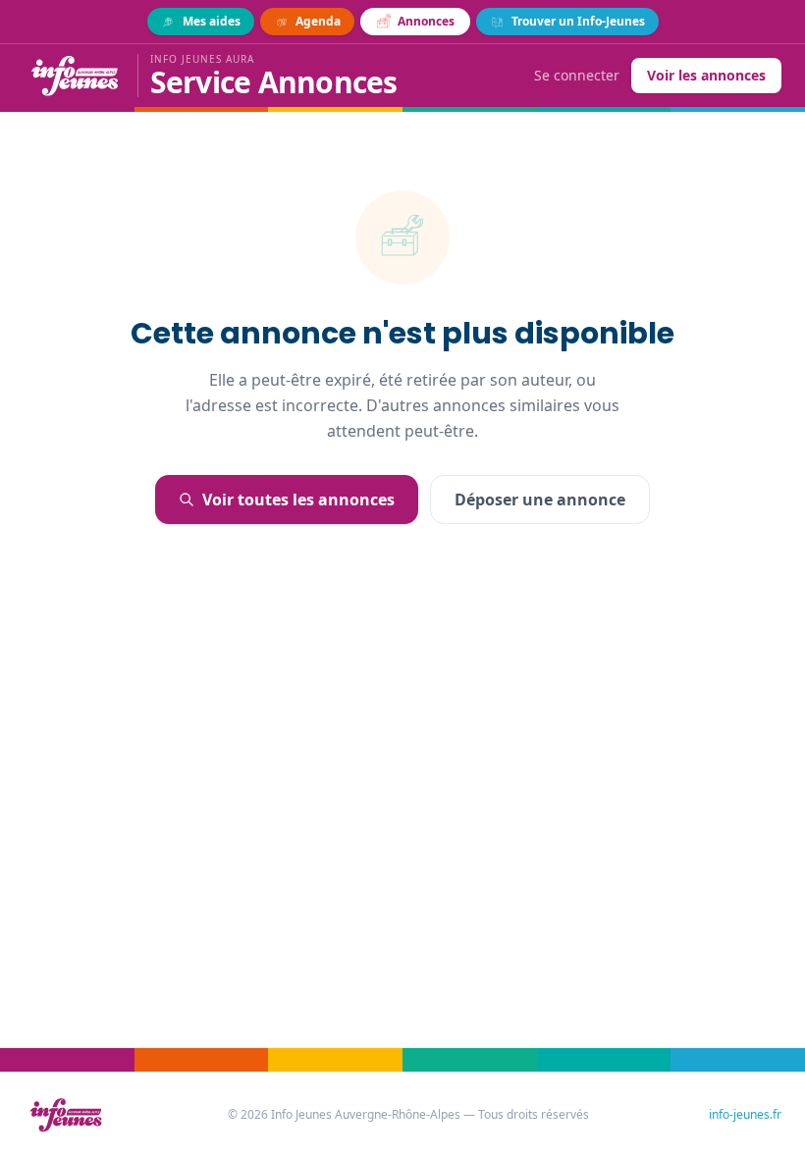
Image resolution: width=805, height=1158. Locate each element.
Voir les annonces (706, 75)
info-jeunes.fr (745, 1115)
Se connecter (576, 75)
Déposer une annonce (540, 499)
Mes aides (212, 21)
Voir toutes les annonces (298, 499)
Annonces (426, 21)
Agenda (318, 21)
